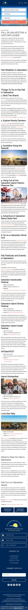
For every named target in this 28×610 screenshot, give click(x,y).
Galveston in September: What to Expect (20, 510)
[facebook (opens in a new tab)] (8, 585)
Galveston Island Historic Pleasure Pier (11, 203)
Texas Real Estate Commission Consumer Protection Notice (14, 600)
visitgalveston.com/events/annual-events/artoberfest (11, 360)
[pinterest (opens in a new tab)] (14, 585)
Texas (21, 504)
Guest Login (9, 540)
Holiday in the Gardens (21, 126)
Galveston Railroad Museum (7, 117)
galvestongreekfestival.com (14, 334)
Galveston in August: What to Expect (8, 510)
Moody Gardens (4, 123)
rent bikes (5, 175)
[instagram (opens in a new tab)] (11, 585)
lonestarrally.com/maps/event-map (14, 433)
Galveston (9, 504)
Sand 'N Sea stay (9, 499)
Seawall (17, 175)
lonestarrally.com (12, 435)
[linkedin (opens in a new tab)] (17, 585)
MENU (25, 3)
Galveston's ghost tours (21, 240)
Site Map (19, 596)
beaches (17, 168)
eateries (21, 168)
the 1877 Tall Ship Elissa (20, 117)
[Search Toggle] (19, 3)
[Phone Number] (22, 3)
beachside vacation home (7, 57)
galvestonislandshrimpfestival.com (15, 312)
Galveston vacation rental (6, 269)
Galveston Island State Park (7, 224)
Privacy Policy (9, 596)
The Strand (3, 100)
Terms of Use (15, 596)
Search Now (14, 22)
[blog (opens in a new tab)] (19, 585)
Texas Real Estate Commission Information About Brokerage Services (14, 601)
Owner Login (10, 535)
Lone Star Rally (6, 438)
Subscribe (14, 580)
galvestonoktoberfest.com (14, 398)
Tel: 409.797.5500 (14, 562)
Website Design (9, 604)
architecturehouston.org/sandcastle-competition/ (15, 290)
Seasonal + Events (16, 504)
